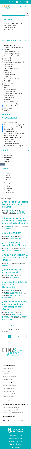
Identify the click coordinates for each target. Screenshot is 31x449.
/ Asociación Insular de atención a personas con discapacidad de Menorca (15, 220)
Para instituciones (8, 416)
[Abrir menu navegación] (25, 7)
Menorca (9, 210)
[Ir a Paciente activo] (7, 7)
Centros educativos (8, 388)
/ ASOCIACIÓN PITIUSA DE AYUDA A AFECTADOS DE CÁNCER (15, 257)
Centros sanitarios (8, 391)
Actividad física (7, 368)
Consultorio (15, 294)
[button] (15, 19)
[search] (21, 7)
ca (13, 2)
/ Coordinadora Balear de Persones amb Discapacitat (14, 284)
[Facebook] (21, 2)
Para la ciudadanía (8, 365)
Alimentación (6, 371)
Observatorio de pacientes (11, 407)
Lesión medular (8, 319)
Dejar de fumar (7, 379)
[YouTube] (27, 2)
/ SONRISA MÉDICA (11, 233)
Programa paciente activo (10, 410)
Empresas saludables (9, 394)
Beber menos (6, 374)
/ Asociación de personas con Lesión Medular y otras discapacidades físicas (14, 305)
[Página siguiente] (25, 336)
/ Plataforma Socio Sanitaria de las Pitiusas (14, 243)
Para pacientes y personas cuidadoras (15, 404)
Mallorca (10, 236)
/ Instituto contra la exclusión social (11, 271)
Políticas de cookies (15, 438)
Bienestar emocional (9, 376)
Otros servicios (18, 212)
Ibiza (7, 249)
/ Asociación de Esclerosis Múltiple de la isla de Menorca (15, 204)
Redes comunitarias (8, 397)
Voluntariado (22, 214)
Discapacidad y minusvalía (12, 250)
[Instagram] (24, 2)
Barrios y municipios (9, 385)
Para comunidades (8, 383)
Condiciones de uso (15, 436)
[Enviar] (27, 14)
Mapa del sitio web (15, 441)
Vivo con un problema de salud (12, 413)
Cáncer (5, 265)
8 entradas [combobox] (16, 326)
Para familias (6, 401)
